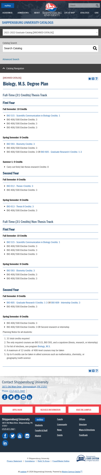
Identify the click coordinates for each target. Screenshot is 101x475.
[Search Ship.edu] (97, 5)
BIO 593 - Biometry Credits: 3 (21, 143)
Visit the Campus (83, 409)
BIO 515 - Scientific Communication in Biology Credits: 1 (33, 115)
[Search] (95, 48)
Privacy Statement (14, 461)
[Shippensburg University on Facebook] (4, 397)
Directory (83, 424)
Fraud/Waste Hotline (60, 461)
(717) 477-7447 (17, 391)
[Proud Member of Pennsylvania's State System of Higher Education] (87, 458)
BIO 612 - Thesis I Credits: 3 (20, 186)
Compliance (30, 461)
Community (62, 424)
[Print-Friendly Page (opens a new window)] (93, 78)
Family (60, 419)
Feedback (83, 434)
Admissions (23, 12)
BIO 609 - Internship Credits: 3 (65, 302)
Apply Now (17, 409)
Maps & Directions (87, 429)
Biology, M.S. (44, 346)
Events (60, 434)
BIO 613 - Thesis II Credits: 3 (20, 206)
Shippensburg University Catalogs (27, 23)
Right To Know (44, 461)
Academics (7, 12)
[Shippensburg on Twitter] (12, 436)
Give (97, 12)
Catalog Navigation (15, 68)
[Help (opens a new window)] (96, 78)
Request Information (50, 409)
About (37, 12)
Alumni (38, 435)
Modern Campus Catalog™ (72, 471)
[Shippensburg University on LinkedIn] (29, 397)
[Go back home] (52, 9)
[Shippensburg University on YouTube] (17, 397)
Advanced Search (11, 59)
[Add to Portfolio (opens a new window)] (89, 78)
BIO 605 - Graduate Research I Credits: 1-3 (61, 151)
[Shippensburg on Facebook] (5, 436)
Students (39, 425)
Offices (82, 419)
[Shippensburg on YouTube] (20, 436)
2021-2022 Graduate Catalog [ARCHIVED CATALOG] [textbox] (29, 32)
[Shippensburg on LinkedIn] (5, 443)
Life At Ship (69, 12)
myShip (8, 5)
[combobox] (50, 32)
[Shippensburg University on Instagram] (23, 397)
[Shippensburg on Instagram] (27, 436)
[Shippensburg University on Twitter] (11, 397)
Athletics (84, 12)
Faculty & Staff (41, 430)
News (59, 429)
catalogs (23, 471)
